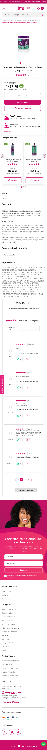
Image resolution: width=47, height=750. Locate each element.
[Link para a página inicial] (4, 20)
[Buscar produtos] (42, 14)
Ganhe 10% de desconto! (2, 385)
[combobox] (23, 14)
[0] (38, 8)
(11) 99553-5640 (13, 692)
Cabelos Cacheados (15, 20)
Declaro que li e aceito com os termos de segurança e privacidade (22, 576)
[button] (2, 156)
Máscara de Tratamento (30, 20)
